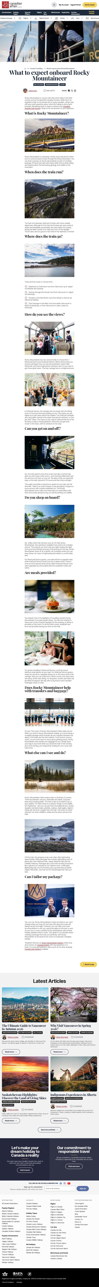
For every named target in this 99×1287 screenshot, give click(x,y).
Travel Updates (80, 1211)
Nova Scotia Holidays (9, 1219)
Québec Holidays (7, 1229)
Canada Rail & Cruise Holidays (36, 1229)
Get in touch (25, 1170)
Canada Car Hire (55, 1230)
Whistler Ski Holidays (33, 1253)
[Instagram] (65, 1183)
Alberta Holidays (7, 1211)
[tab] (25, 18)
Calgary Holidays (7, 1241)
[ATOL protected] (30, 1274)
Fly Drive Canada (32, 1221)
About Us (78, 1222)
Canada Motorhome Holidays (36, 1227)
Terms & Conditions (8, 1282)
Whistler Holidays (7, 1262)
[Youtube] (68, 1183)
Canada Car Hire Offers (58, 1233)
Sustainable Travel (81, 1217)
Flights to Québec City (57, 1217)
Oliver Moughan (62, 1037)
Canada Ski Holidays (33, 1247)
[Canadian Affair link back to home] (12, 4)
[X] (72, 91)
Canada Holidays (32, 1203)
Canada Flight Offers (57, 1209)
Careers (77, 1227)
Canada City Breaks (33, 1219)
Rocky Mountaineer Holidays (36, 1235)
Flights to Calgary (56, 1212)
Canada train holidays (33, 949)
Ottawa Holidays (7, 1252)
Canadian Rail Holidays (33, 1232)
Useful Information (81, 1209)
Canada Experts (43, 945)
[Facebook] (69, 91)
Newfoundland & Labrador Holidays (11, 1222)
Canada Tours (31, 1237)
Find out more (74, 1166)
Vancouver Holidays (8, 1257)
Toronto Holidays (8, 1254)
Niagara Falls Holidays (9, 1249)
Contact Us (78, 1219)
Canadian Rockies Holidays (11, 1231)
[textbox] (60, 1188)
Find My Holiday (31, 1209)
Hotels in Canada (56, 1259)
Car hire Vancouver (56, 1246)
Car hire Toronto (55, 1241)
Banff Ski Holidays (32, 1250)
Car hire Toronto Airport (58, 1243)
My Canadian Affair (81, 1206)
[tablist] (49, 18)
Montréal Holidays (8, 1247)
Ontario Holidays (7, 1226)
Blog (76, 1214)
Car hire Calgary (55, 1235)
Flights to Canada (56, 1207)
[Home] (25, 68)
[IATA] (5, 1274)
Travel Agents (79, 1203)
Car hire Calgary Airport (58, 1238)
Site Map (19, 1282)
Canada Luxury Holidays (34, 1224)
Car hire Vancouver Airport (59, 1248)
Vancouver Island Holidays (11, 1260)
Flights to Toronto (56, 1220)
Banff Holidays (7, 1239)
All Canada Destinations (10, 1203)
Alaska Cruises (31, 1216)
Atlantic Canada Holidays (10, 1214)
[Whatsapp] (75, 91)
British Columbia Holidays (10, 1216)
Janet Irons (32, 91)
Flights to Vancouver (57, 1223)
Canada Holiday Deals (33, 1206)
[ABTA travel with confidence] (18, 1274)
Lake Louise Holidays (9, 1244)
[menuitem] (6, 12)
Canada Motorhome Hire (58, 1256)
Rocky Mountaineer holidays (52, 943)
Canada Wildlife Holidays (34, 1240)
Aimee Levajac (13, 1037)
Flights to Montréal (56, 1215)
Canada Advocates (81, 1225)
